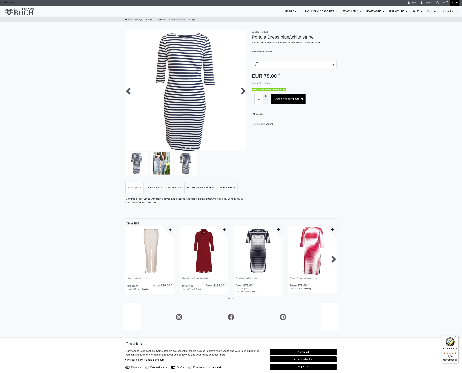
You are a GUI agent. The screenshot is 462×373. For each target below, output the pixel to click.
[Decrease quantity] (265, 101)
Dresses (162, 19)
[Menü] (456, 337)
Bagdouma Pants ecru (137, 278)
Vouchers (432, 11)
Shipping (269, 124)
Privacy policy (135, 359)
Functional (199, 367)
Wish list (259, 114)
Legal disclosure (155, 359)
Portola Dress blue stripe (246, 278)
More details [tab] (175, 187)
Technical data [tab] (154, 187)
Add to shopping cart (287, 98)
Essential (136, 367)
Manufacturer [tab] (227, 187)
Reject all (303, 366)
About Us (448, 11)
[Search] (437, 3)
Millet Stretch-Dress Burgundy (195, 278)
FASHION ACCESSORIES (320, 11)
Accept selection (303, 359)
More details (215, 367)
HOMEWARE (374, 11)
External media (158, 367)
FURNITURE (397, 11)
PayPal (180, 367)
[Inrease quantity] (265, 96)
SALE (415, 11)
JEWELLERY (350, 11)
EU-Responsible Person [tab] (200, 187)
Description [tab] (134, 187)
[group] (149, 250)
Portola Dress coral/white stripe (303, 278)
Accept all (303, 351)
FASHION (291, 11)
